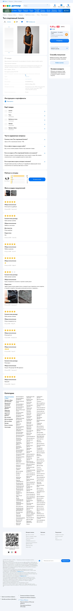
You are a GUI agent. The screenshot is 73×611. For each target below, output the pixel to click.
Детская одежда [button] (9, 419)
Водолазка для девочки (29, 501)
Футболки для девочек (29, 446)
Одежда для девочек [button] (8, 407)
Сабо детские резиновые (40, 463)
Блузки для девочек (30, 494)
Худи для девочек (30, 492)
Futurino (39, 467)
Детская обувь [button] (8, 421)
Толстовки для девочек (29, 440)
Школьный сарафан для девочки (20, 454)
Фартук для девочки (18, 424)
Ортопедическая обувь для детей (40, 436)
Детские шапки (40, 498)
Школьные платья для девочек (20, 416)
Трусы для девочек (41, 477)
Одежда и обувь (12, 15)
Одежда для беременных (29, 522)
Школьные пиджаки (18, 469)
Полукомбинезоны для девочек (30, 498)
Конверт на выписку (18, 473)
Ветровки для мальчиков (19, 521)
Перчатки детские (41, 504)
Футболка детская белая (41, 421)
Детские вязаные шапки (40, 510)
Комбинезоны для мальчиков (30, 397)
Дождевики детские (39, 415)
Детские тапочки (40, 443)
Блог (56, 538)
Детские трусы (40, 488)
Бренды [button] (7, 423)
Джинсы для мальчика (29, 434)
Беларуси (12, 561)
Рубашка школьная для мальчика (20, 419)
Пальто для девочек (30, 473)
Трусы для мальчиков (39, 483)
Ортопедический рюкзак (40, 492)
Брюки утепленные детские (41, 430)
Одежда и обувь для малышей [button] (9, 400)
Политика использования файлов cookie (31, 543)
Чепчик (38, 494)
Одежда (21, 15)
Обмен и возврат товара (31, 536)
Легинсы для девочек (29, 452)
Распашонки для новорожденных (19, 484)
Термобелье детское (39, 418)
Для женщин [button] (8, 417)
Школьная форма (20, 396)
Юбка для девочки (30, 438)
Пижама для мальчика (29, 417)
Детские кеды (40, 465)
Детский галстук (40, 508)
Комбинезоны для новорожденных (20, 486)
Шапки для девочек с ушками (41, 518)
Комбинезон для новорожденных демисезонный (19, 509)
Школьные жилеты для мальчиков (20, 436)
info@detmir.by (20, 571)
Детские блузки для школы (20, 410)
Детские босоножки (39, 455)
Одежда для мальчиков (28, 428)
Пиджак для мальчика (39, 424)
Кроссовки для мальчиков (29, 504)
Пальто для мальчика (28, 414)
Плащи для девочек (41, 407)
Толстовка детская (41, 409)
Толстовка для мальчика (29, 406)
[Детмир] (12, 6)
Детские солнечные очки (40, 513)
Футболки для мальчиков (29, 400)
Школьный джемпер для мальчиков (19, 461)
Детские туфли (29, 519)
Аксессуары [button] (8, 427)
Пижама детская (40, 479)
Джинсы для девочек (29, 477)
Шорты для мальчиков (28, 423)
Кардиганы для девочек (29, 443)
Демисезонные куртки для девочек (30, 462)
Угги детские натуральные (39, 449)
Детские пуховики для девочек (30, 465)
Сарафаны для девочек (19, 422)
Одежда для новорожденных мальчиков (19, 503)
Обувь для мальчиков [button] (7, 411)
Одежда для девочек (28, 449)
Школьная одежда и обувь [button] (9, 397)
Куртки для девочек (30, 496)
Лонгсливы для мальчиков (29, 431)
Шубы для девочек (30, 454)
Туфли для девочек (30, 506)
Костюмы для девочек (29, 490)
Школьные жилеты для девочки (20, 457)
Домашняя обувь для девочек (30, 515)
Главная (5, 15)
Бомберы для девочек (29, 487)
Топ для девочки (40, 490)
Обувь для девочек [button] (7, 414)
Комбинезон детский (39, 397)
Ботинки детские (40, 460)
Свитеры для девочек (29, 459)
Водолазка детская (41, 413)
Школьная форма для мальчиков (20, 405)
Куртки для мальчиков (18, 515)
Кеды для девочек (30, 517)
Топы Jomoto (44, 15)
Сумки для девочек (41, 520)
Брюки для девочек (30, 482)
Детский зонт (40, 521)
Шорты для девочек (30, 474)
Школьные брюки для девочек (20, 427)
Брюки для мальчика (18, 524)
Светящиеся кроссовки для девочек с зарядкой (30, 512)
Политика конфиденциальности (30, 540)
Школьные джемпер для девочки (19, 447)
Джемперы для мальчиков (29, 425)
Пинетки (18, 475)
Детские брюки (40, 426)
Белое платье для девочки (30, 480)
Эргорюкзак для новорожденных (19, 489)
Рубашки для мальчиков (29, 408)
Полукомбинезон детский (41, 405)
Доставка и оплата (30, 534)
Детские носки (40, 475)
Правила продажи (30, 538)
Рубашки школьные (20, 463)
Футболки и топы (30, 15)
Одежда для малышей (18, 478)
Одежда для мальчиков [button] (8, 404)
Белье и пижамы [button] (9, 425)
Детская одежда (19, 471)
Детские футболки (41, 403)
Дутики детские (40, 459)
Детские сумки (40, 506)
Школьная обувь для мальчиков (19, 433)
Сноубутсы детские (41, 434)
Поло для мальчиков (28, 411)
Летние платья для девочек (30, 484)
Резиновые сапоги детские (41, 446)
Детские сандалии (41, 452)
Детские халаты (40, 480)
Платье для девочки (30, 436)
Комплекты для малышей (19, 513)
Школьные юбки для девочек (19, 413)
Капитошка (39, 469)
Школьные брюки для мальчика (20, 407)
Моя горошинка (19, 506)
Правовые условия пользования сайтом (25, 559)
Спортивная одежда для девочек (30, 470)
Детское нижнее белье (40, 486)
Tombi (38, 457)
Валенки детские (40, 451)
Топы (38, 15)
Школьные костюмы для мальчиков (19, 439)
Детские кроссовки (39, 441)
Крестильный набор (19, 496)
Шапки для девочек (41, 502)
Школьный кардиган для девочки (19, 443)
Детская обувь (40, 432)
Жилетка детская (40, 411)
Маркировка (10, 101)
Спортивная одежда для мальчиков (20, 518)
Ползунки (39, 401)
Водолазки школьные (18, 466)
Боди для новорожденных (19, 481)
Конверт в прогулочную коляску (19, 493)
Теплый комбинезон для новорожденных (19, 499)
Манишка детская (40, 515)
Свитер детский (40, 427)
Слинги (28, 524)
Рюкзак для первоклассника (40, 500)
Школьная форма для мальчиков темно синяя (20, 451)
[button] (66, 10)
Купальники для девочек (40, 471)
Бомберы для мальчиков (29, 420)
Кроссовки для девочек (29, 508)
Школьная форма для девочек (20, 399)
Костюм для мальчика (29, 403)
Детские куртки (40, 399)
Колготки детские (41, 473)
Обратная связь (29, 545)
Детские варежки (40, 496)
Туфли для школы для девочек (19, 430)
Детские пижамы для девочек (30, 456)
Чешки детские (40, 438)
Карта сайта (28, 547)
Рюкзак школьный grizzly (20, 402)
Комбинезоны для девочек (30, 468)
